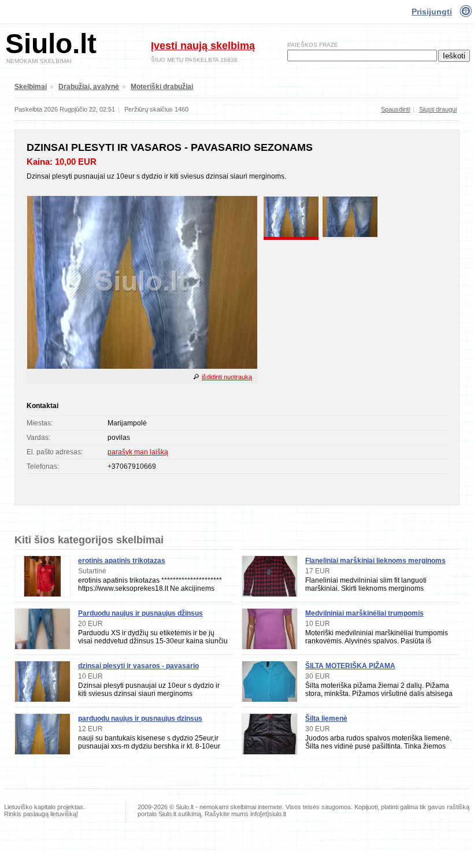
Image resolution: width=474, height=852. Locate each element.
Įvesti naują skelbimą (203, 45)
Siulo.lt (51, 43)
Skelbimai (30, 87)
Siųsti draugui (438, 109)
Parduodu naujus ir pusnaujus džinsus (140, 613)
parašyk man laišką (138, 452)
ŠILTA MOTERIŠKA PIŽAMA (350, 666)
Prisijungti (432, 11)
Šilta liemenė (326, 718)
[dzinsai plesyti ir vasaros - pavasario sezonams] (142, 366)
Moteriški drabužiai (162, 87)
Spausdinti (395, 109)
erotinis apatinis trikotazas (121, 561)
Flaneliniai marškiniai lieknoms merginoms (375, 561)
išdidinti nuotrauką (227, 376)
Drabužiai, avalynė (88, 87)
